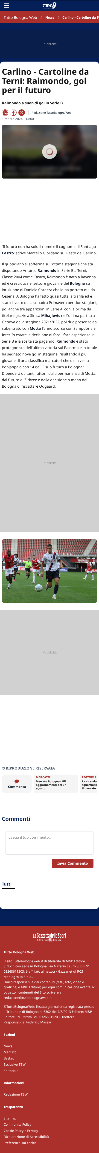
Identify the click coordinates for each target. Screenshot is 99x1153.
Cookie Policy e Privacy (21, 1130)
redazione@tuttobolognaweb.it (28, 997)
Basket (9, 1058)
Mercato (10, 1052)
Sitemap (10, 1118)
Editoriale (11, 1070)
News (49, 17)
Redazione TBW (16, 1094)
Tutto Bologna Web (20, 17)
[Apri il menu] (6, 5)
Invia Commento (72, 863)
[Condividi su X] (21, 112)
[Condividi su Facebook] (13, 112)
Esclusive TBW (15, 1064)
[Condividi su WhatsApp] (5, 112)
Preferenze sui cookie (20, 1143)
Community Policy (17, 1124)
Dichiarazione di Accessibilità (26, 1136)
